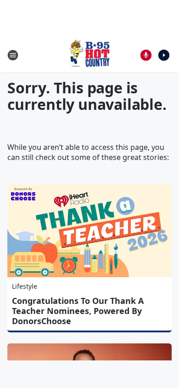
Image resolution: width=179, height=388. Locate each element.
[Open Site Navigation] (12, 55)
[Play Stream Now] (163, 55)
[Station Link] (89, 55)
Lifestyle (24, 286)
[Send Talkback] (145, 55)
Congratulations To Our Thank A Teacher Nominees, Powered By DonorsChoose (78, 311)
